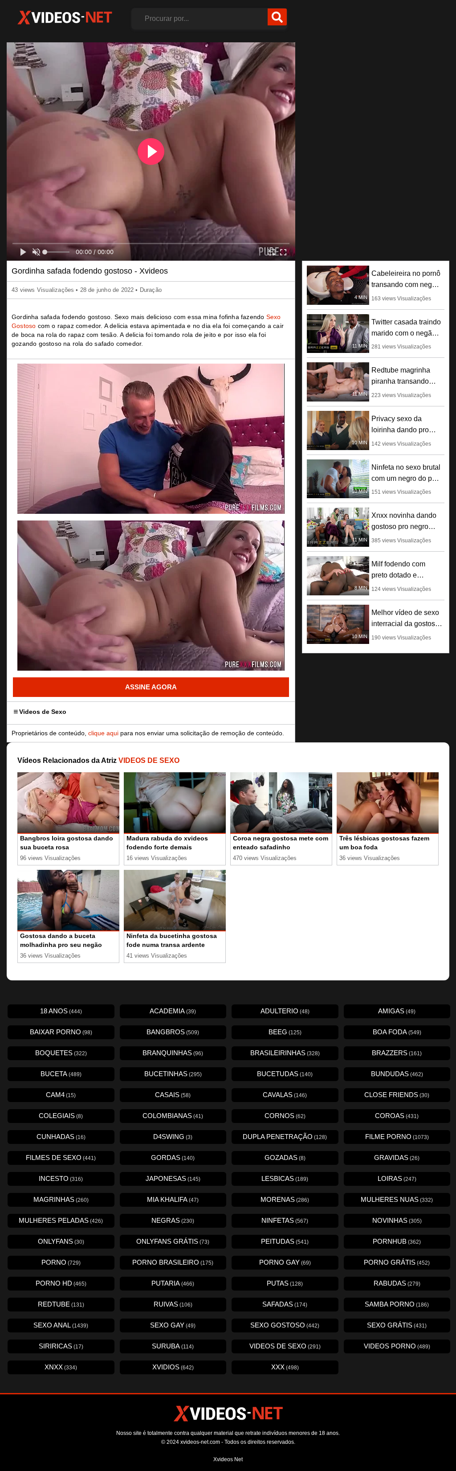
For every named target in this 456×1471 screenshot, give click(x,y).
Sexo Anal (60, 1325)
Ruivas (173, 1304)
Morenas (285, 1199)
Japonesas (173, 1178)
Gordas (173, 1157)
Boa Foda (397, 1032)
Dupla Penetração (285, 1136)
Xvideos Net (228, 1459)
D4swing (172, 1136)
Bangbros (173, 1032)
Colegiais (61, 1115)
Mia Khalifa (173, 1199)
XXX (285, 1367)
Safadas (284, 1304)
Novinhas (397, 1220)
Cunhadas (61, 1136)
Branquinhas (172, 1053)
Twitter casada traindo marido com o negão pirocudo (406, 333)
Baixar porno (61, 1032)
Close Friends (396, 1094)
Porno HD (61, 1283)
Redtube (61, 1304)
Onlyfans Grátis (172, 1241)
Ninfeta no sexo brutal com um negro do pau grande (405, 478)
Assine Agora (151, 687)
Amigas (396, 1011)
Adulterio (285, 1011)
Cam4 (61, 1094)
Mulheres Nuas (397, 1199)
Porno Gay (285, 1262)
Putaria (172, 1283)
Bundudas (397, 1074)
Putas (285, 1283)
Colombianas (172, 1115)
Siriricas (61, 1346)
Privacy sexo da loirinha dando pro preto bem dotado (400, 430)
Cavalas (285, 1094)
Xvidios (173, 1367)
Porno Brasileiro (172, 1262)
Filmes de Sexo (61, 1157)
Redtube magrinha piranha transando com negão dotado (400, 381)
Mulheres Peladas (61, 1220)
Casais (173, 1094)
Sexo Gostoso (284, 1325)
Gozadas (285, 1157)
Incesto (61, 1178)
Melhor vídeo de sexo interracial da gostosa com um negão (405, 624)
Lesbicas (284, 1178)
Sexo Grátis (397, 1325)
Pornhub (397, 1241)
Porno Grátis (397, 1262)
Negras (172, 1220)
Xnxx (61, 1367)
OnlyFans (61, 1241)
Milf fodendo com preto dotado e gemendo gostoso (399, 575)
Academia (173, 1011)
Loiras (397, 1178)
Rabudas (397, 1283)
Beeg (285, 1032)
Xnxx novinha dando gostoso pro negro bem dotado (403, 526)
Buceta (61, 1074)
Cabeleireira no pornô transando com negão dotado (405, 284)
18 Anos (61, 1011)
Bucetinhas (173, 1074)
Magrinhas (61, 1199)
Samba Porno (397, 1304)
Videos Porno (397, 1346)
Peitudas (285, 1241)
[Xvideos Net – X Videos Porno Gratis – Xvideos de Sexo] (64, 17)
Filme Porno (397, 1136)
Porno (61, 1262)
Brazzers (397, 1053)
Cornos (285, 1115)
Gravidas (396, 1157)
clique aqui (103, 733)
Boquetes (61, 1053)
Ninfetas (284, 1220)
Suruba (173, 1346)
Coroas (397, 1115)
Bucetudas (285, 1074)
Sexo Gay (172, 1325)
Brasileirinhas (285, 1053)
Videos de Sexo (42, 711)
